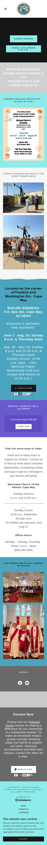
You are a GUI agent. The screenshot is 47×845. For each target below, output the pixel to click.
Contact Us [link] (23, 809)
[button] (3, 8)
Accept (23, 839)
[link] (23, 9)
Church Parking (23, 39)
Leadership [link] (24, 812)
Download (24, 426)
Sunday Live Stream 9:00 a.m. (23, 49)
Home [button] (23, 806)
